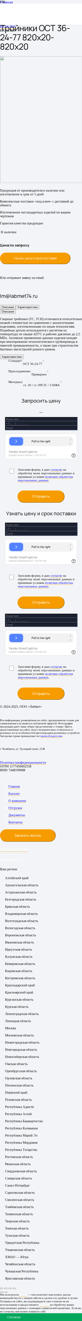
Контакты (15, 822)
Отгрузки (15, 808)
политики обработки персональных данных (45, 478)
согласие (56, 469)
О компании (17, 801)
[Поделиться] (10, 1288)
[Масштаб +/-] (1, 1288)
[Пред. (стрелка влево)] (1, 1292)
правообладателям (51, 736)
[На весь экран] (6, 1288)
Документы (16, 815)
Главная (14, 786)
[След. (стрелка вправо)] (6, 1292)
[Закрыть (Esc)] (14, 1288)
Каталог (14, 793)
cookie (23, 1294)
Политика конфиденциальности (23, 762)
